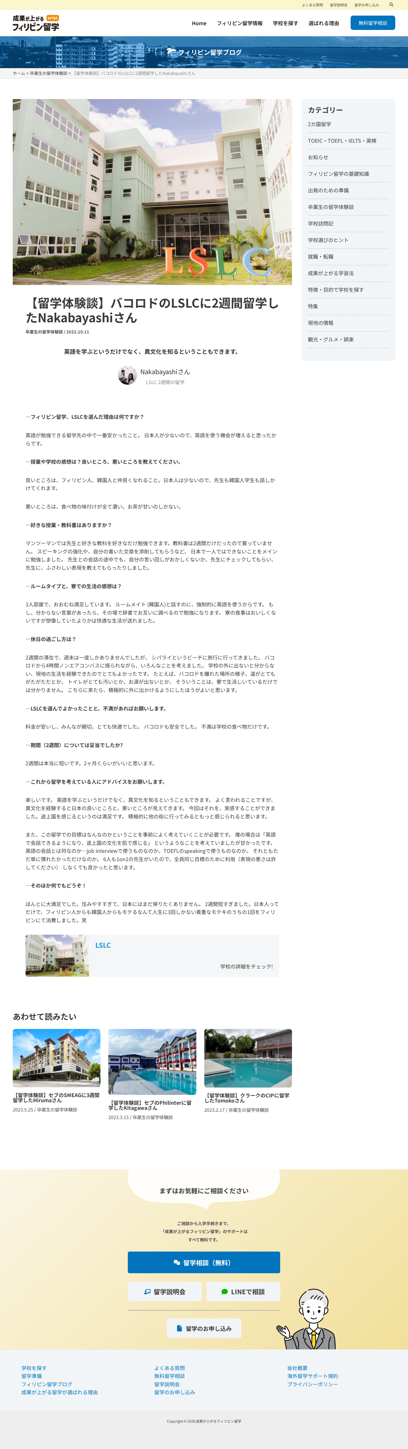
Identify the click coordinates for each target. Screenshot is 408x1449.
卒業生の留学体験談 (44, 332)
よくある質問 (169, 1368)
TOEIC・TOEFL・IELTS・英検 (342, 140)
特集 (313, 306)
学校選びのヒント (328, 240)
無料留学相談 (169, 1376)
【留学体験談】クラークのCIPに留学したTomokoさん (248, 1077)
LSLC (152, 956)
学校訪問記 (320, 223)
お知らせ (318, 157)
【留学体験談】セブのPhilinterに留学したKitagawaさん (152, 1077)
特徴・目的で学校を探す (336, 289)
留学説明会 (167, 1384)
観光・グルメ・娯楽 (331, 339)
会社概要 (297, 1368)
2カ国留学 (319, 124)
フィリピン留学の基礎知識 (338, 173)
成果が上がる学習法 (331, 273)
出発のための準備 (328, 190)
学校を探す (34, 1368)
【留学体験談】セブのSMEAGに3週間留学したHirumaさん (56, 1077)
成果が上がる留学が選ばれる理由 (59, 1392)
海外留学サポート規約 (312, 1376)
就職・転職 (320, 256)
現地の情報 (320, 322)
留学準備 (31, 1376)
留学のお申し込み (174, 1392)
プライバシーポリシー (312, 1384)
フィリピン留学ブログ (46, 1384)
